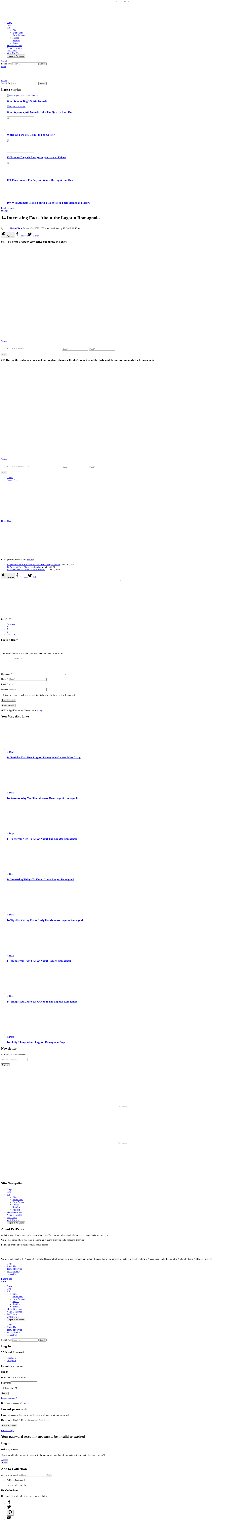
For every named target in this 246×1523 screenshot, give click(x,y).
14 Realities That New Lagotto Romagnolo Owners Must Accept (44, 757)
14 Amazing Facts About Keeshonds (23, 567)
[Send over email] (9, 1519)
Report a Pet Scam (16, 56)
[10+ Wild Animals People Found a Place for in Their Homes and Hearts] (126, 191)
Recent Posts (12, 480)
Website (4, 689)
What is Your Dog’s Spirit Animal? (27, 101)
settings (40, 710)
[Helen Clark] (19, 518)
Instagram (11, 1360)
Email (4, 684)
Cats (9, 25)
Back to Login (7, 1430)
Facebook (11, 1358)
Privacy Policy (13, 1271)
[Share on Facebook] (9, 1503)
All (8, 27)
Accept (4, 1460)
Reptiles (16, 40)
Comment (6, 674)
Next (12, 208)
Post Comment (8, 700)
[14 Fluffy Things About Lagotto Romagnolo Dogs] (126, 1021)
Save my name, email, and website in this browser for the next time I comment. (40, 695)
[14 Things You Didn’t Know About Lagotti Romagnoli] (126, 939)
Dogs (9, 22)
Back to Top (6, 1279)
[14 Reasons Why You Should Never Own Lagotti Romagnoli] (126, 776)
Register (26, 1403)
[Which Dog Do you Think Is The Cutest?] (126, 123)
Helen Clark (6, 521)
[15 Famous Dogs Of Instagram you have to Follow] (126, 146)
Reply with (8, 705)
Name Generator (14, 48)
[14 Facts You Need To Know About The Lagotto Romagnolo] (126, 817)
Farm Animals (19, 35)
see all (30, 559)
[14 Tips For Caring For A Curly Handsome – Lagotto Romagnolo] (126, 898)
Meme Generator (14, 45)
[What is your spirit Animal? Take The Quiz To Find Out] (126, 106)
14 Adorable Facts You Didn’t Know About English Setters (33, 564)
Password (5, 1383)
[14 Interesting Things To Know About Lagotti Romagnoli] (126, 858)
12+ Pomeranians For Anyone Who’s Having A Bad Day (40, 180)
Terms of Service (14, 1269)
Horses (16, 38)
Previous (5, 208)
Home (9, 1264)
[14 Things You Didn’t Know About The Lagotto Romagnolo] (126, 980)
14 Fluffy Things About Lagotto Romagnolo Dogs (36, 1042)
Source (4, 341)
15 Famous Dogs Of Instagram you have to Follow (36, 157)
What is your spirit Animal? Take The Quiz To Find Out (40, 112)
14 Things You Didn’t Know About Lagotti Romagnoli (39, 960)
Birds (15, 30)
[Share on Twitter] (9, 1508)
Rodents (16, 43)
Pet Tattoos (12, 50)
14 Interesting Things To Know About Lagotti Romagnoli (40, 879)
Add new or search (10, 1475)
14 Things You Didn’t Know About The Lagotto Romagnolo (42, 1001)
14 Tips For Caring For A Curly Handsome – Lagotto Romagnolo (45, 920)
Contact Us (12, 1274)
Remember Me (11, 1388)
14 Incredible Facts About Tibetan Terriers (26, 569)
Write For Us (13, 53)
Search (42, 64)
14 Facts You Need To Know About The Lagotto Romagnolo (42, 838)
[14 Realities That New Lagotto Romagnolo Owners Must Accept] (126, 736)
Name (4, 679)
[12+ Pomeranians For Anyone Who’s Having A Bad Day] (126, 169)
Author (10, 477)
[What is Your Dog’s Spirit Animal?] (126, 95)
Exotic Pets (18, 33)
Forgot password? (9, 1398)
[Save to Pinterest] (10, 1513)
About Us (11, 1266)
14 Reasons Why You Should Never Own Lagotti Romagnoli (42, 798)
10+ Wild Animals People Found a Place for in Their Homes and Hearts (48, 202)
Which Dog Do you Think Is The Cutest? (31, 134)
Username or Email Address (13, 1377)
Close (3, 1281)
